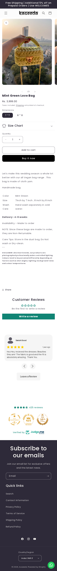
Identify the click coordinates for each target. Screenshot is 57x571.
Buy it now (28, 158)
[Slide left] (22, 91)
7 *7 (7, 115)
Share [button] (8, 289)
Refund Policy (13, 526)
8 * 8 (20, 115)
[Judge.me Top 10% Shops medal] (42, 419)
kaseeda (23, 567)
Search (10, 493)
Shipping (20, 105)
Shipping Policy (14, 520)
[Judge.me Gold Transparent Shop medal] (14, 419)
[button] (6, 13)
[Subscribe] (48, 476)
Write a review (28, 316)
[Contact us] (51, 565)
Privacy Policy (13, 506)
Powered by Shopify (37, 567)
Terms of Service (15, 513)
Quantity (6, 133)
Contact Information (17, 500)
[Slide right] (35, 91)
